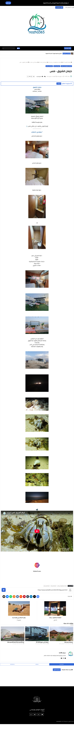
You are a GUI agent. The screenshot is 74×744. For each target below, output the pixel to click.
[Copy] (4, 590)
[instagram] (63, 658)
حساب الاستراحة (37, 571)
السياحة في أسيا (43, 62)
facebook (12, 664)
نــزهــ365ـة (62, 653)
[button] (59, 7)
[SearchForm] (3, 48)
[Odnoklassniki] (14, 596)
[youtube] (65, 658)
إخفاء (58, 83)
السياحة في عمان (34, 62)
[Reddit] (20, 596)
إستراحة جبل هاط (20, 642)
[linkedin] (31, 596)
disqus (37, 664)
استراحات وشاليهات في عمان (55, 62)
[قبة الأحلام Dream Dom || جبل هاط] (37, 633)
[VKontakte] (17, 596)
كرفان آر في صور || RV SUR (66, 642)
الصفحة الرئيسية (67, 62)
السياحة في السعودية (66, 53)
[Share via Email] (3, 596)
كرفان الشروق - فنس (23, 62)
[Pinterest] (24, 596)
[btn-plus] (32, 76)
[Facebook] (37, 596)
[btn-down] (28, 76)
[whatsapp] (31, 714)
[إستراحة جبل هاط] (12, 633)
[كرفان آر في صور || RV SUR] (61, 633)
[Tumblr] (27, 596)
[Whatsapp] (10, 596)
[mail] (61, 658)
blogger (62, 664)
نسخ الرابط (70, 590)
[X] (34, 596)
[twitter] (34, 714)
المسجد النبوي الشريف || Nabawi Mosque (53, 53)
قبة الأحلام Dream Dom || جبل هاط (40, 642)
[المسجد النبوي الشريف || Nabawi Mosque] (72, 53)
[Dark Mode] (18, 48)
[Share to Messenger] (7, 596)
